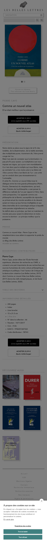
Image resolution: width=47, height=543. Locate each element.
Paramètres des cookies (23, 526)
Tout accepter (23, 532)
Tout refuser (23, 537)
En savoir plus (9, 519)
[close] (41, 501)
